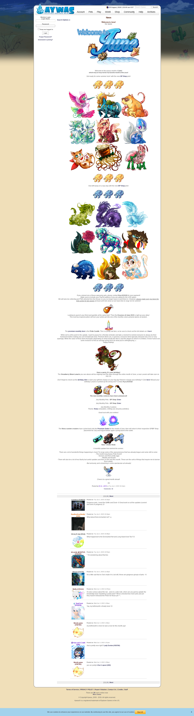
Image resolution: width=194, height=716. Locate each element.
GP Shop (123, 76)
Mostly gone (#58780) (78, 624)
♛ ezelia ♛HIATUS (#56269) (78, 553)
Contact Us (112, 690)
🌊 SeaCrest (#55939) (78, 604)
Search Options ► (64, 20)
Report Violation (101, 690)
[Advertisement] (45, 61)
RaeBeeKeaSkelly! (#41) (78, 515)
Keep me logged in (46, 29)
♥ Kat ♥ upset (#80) (104, 665)
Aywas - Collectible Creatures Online (55, 9)
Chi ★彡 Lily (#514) (78, 534)
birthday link (82, 380)
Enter (119, 400)
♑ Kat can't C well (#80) (78, 644)
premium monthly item (76, 331)
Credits (120, 690)
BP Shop (121, 186)
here (150, 331)
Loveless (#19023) (78, 500)
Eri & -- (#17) (103, 486)
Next (111, 496)
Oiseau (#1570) (78, 572)
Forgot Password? (45, 37)
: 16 (108, 489)
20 (94, 693)
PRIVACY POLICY (86, 690)
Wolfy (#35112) (78, 589)
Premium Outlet (103, 429)
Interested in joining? (45, 40)
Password (45, 24)
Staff (126, 690)
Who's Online (97, 694)
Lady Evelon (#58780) (112, 645)
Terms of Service (72, 690)
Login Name (45, 19)
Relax (96, 409)
